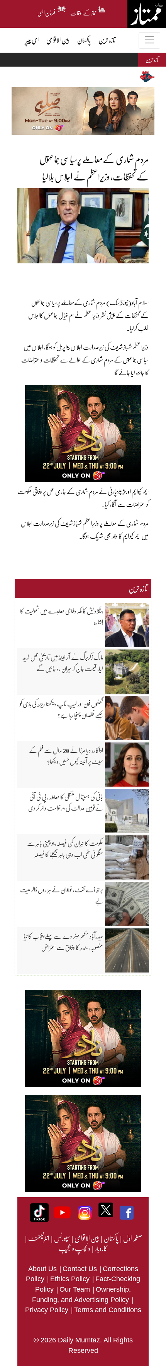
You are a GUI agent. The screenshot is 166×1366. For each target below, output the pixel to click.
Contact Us (81, 1269)
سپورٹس (61, 1238)
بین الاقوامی (86, 1238)
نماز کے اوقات (83, 11)
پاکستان (111, 1238)
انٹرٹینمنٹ (38, 1238)
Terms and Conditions (107, 1310)
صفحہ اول (132, 1238)
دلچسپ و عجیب (74, 1248)
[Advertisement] (81, 275)
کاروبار (100, 1248)
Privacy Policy (47, 1310)
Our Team (75, 1289)
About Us (43, 1269)
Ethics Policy (70, 1279)
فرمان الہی (46, 11)
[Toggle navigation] (149, 40)
